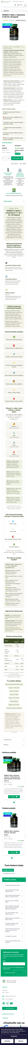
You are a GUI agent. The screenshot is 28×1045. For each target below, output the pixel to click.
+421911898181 (9, 999)
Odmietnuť (7, 1041)
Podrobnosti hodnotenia (20, 20)
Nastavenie (14, 1036)
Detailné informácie (7, 142)
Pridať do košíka (16, 158)
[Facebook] (3, 1003)
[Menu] (25, 5)
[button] (14, 802)
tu (18, 1032)
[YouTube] (11, 1003)
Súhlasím (20, 1041)
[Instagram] (7, 1003)
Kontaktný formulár (10, 1008)
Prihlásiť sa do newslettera (9, 972)
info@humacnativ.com (10, 996)
